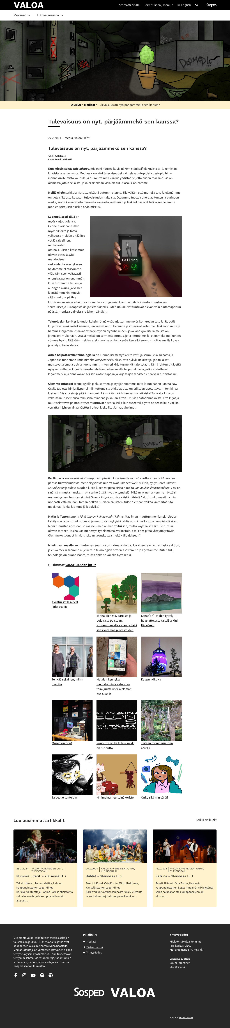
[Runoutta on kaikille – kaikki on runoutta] (116, 720)
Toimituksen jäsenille (158, 5)
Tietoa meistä (48, 15)
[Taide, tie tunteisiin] (72, 774)
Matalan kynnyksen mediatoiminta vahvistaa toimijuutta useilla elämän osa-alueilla (114, 686)
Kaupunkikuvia (151, 679)
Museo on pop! (62, 743)
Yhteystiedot (94, 953)
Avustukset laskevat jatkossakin (65, 604)
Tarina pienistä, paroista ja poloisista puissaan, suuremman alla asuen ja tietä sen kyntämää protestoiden (116, 623)
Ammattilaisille (129, 5)
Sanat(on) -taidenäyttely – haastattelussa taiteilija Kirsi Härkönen (159, 621)
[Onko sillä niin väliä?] (161, 774)
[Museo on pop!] (72, 720)
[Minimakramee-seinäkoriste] (116, 774)
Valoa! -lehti (82, 138)
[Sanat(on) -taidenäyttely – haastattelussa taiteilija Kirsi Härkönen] (161, 593)
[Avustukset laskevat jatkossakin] (65, 586)
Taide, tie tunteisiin (64, 797)
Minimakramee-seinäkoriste (115, 797)
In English (184, 5)
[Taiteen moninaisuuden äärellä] (161, 720)
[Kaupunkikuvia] (161, 657)
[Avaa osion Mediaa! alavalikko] (29, 15)
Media (69, 138)
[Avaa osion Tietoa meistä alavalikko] (62, 15)
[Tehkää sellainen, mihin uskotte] (72, 657)
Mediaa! (19, 15)
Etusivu (75, 105)
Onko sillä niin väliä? (154, 797)
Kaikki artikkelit (206, 820)
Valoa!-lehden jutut (80, 565)
